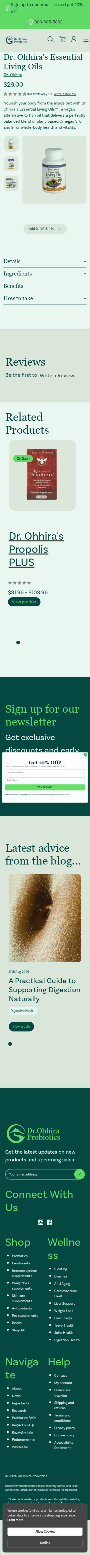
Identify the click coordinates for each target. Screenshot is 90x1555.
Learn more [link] (15, 1520)
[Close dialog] (85, 754)
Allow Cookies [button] (45, 1531)
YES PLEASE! (45, 787)
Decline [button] (45, 1543)
